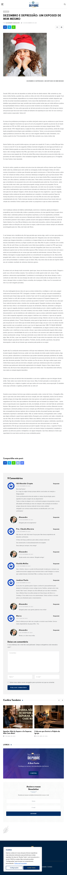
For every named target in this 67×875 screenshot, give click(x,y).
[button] (59, 700)
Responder (56, 483)
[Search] (65, 4)
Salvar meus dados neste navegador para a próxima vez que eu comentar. (32, 682)
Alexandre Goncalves (13, 23)
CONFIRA (33, 773)
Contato (49, 867)
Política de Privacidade (20, 863)
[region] (22, 859)
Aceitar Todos (31, 867)
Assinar (33, 813)
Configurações (14, 867)
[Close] (40, 847)
